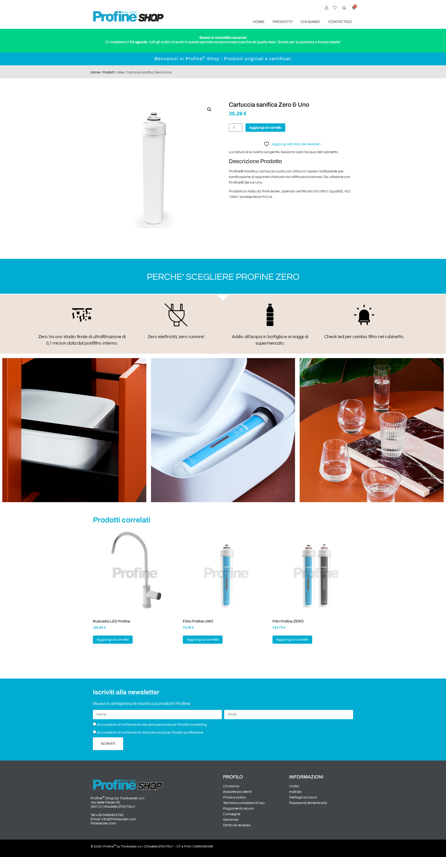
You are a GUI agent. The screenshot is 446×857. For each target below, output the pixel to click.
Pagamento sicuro (238, 808)
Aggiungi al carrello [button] (113, 639)
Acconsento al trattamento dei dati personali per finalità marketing (152, 724)
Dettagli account (303, 797)
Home (259, 22)
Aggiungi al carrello (265, 127)
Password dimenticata (308, 803)
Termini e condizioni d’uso (244, 803)
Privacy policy (234, 797)
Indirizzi (295, 792)
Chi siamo (310, 22)
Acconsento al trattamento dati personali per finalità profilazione (150, 732)
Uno (120, 72)
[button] (209, 109)
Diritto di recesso (237, 825)
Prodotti (282, 22)
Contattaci (340, 22)
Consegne (231, 814)
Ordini (294, 786)
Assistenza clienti (237, 792)
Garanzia (231, 819)
